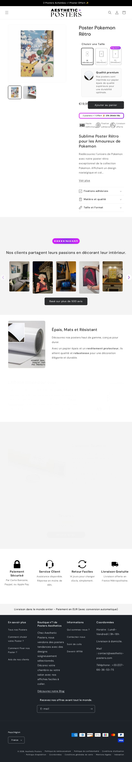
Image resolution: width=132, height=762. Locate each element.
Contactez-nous (76, 636)
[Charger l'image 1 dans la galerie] (14, 92)
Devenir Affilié (75, 651)
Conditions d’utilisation (113, 751)
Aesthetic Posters (33, 751)
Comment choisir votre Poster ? (17, 638)
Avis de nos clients (18, 659)
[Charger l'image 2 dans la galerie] (29, 92)
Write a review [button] (66, 534)
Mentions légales (103, 754)
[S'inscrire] (91, 709)
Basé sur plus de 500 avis (66, 301)
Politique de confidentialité (86, 751)
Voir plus (84, 180)
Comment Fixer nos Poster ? (19, 650)
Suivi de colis (74, 644)
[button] (6, 12)
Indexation (119, 754)
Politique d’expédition (36, 754)
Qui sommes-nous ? (78, 629)
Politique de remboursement (58, 751)
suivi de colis (85, 474)
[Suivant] (129, 277)
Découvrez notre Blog (51, 691)
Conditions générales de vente (79, 754)
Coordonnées (55, 754)
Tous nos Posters (17, 629)
